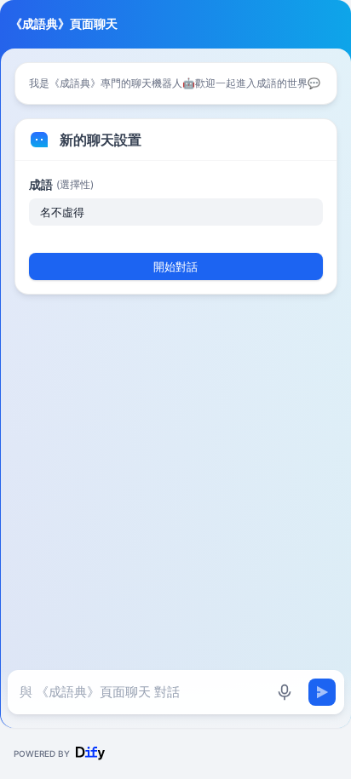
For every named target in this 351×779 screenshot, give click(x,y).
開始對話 (175, 266)
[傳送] (322, 692)
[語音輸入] (284, 692)
